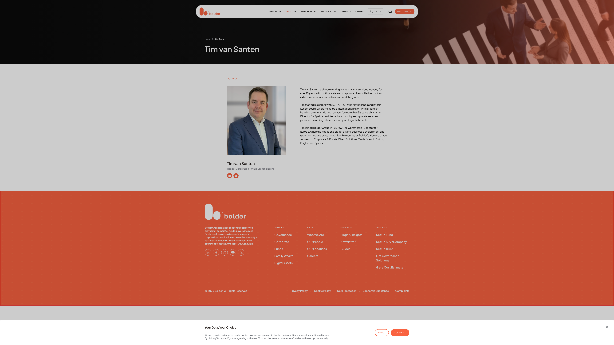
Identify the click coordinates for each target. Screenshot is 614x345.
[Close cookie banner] (607, 327)
